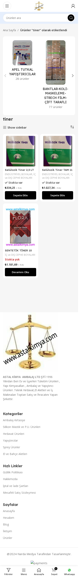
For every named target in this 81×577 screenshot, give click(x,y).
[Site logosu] (38, 6)
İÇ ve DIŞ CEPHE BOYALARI (20, 175)
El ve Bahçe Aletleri (15, 454)
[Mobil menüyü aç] (7, 6)
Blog (6, 524)
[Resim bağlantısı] (30, 342)
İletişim (7, 531)
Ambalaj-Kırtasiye (14, 420)
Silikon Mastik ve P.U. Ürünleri (21, 427)
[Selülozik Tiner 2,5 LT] (20, 151)
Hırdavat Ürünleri (13, 434)
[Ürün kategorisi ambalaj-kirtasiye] (55, 75)
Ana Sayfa (9, 30)
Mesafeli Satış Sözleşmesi (19, 492)
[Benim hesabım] (73, 6)
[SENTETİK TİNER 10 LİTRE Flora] (20, 226)
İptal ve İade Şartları (15, 486)
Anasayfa (9, 511)
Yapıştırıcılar (10, 440)
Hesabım (8, 518)
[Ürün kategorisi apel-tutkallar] (22, 61)
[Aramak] (71, 17)
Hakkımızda (10, 479)
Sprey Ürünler (11, 447)
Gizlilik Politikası (13, 472)
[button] (5, 76)
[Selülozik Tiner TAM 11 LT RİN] (57, 151)
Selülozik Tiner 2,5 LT (19, 169)
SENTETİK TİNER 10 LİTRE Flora (18, 252)
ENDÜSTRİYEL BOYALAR (18, 174)
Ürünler (7, 538)
